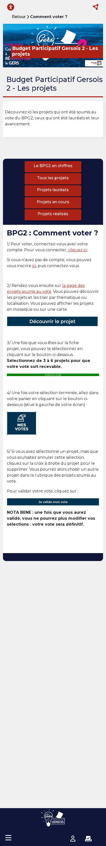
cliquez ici (77, 250)
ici (34, 265)
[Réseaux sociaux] (96, 7)
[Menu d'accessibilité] (11, 7)
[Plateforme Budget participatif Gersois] (53, 818)
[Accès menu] (8, 837)
